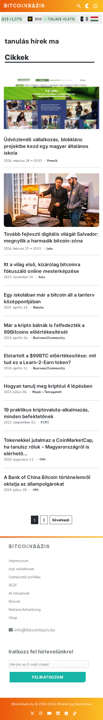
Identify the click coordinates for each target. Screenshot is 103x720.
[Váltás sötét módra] (87, 6)
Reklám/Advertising (25, 609)
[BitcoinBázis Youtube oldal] (49, 713)
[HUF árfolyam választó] (94, 19)
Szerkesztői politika (24, 576)
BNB (51, 19)
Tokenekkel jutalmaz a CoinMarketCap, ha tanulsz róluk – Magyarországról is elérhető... (49, 446)
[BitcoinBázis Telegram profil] (66, 713)
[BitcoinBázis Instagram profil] (40, 713)
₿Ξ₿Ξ (45, 422)
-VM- (42, 459)
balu (42, 277)
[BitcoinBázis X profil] (32, 713)
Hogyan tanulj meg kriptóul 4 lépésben (48, 386)
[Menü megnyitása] (95, 6)
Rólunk (14, 601)
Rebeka (38, 307)
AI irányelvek (19, 593)
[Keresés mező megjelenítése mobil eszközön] (79, 6)
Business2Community (49, 338)
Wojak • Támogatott (47, 392)
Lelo (49, 248)
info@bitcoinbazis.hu (34, 630)
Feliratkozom (47, 677)
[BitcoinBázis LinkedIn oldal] (58, 713)
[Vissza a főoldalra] (24, 5)
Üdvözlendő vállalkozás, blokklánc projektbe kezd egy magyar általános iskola (46, 146)
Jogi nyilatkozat (21, 568)
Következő (60, 520)
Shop (13, 617)
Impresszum (19, 560)
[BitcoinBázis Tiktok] (74, 713)
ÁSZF (13, 585)
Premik (52, 160)
